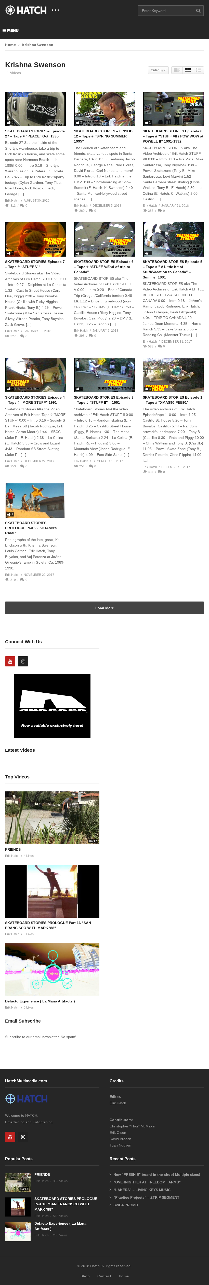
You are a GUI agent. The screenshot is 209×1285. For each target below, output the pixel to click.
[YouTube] (10, 661)
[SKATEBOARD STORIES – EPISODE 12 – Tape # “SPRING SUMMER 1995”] (104, 109)
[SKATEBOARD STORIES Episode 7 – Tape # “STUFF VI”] (35, 239)
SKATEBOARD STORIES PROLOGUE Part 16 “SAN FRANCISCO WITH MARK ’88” (65, 1204)
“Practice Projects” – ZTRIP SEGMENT (146, 1197)
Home (10, 45)
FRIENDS (13, 849)
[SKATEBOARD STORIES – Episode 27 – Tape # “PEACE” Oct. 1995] (35, 109)
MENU (13, 30)
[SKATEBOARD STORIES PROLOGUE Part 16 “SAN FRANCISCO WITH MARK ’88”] (52, 891)
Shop (85, 1276)
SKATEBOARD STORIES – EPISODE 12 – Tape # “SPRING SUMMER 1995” (104, 136)
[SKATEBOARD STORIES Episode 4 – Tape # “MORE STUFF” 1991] (35, 375)
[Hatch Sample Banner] (52, 737)
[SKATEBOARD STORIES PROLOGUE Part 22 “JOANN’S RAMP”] (35, 500)
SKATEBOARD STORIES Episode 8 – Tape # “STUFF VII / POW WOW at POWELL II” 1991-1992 (173, 136)
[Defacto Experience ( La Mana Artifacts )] (52, 969)
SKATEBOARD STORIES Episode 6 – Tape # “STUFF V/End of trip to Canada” (104, 267)
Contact (104, 1276)
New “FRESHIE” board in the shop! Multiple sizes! (156, 1174)
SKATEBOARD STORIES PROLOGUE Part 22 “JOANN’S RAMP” (31, 528)
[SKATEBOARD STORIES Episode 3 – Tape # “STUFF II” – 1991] (104, 375)
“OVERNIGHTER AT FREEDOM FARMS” (147, 1182)
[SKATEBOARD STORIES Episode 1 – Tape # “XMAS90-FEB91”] (173, 375)
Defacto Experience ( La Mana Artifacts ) (40, 1001)
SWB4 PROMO (125, 1205)
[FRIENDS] (52, 817)
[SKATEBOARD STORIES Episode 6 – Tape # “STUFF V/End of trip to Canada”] (104, 239)
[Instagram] (23, 661)
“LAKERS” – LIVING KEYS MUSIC (142, 1190)
